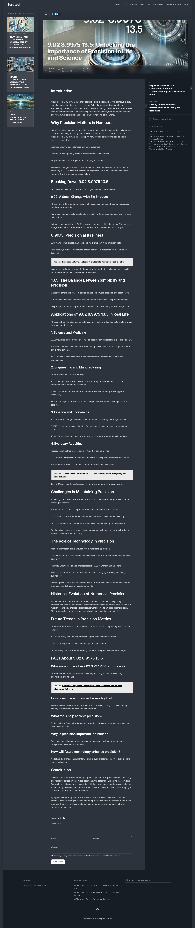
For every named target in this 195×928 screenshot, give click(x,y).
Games (143, 4)
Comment (56, 824)
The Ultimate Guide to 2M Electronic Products (166, 141)
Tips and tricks (173, 4)
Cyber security (155, 4)
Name (54, 839)
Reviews (133, 4)
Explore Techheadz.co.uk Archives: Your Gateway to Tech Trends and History (19, 82)
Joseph (52, 71)
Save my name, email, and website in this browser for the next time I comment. (87, 856)
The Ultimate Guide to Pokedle (160, 149)
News (117, 4)
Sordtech (14, 4)
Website (54, 847)
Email (96, 839)
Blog (185, 4)
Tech (124, 4)
